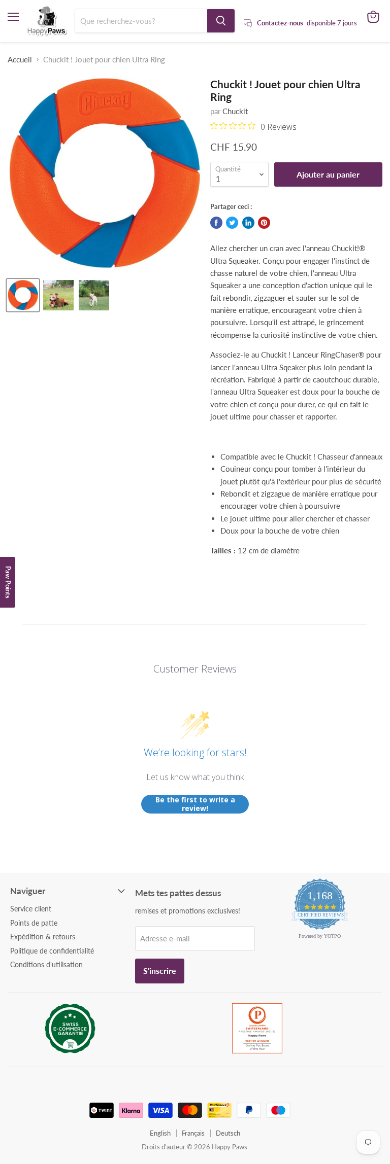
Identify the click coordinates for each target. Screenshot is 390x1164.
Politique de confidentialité (52, 950)
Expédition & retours (42, 936)
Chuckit (235, 111)
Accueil (20, 59)
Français (193, 1133)
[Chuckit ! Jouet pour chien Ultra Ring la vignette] (23, 295)
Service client (30, 908)
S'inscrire (159, 970)
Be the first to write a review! (195, 804)
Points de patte (33, 923)
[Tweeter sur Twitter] (232, 223)
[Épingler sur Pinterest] (264, 223)
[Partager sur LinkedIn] (248, 223)
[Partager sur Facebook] (216, 223)
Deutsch (228, 1133)
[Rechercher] (221, 20)
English (160, 1133)
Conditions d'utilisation (46, 964)
